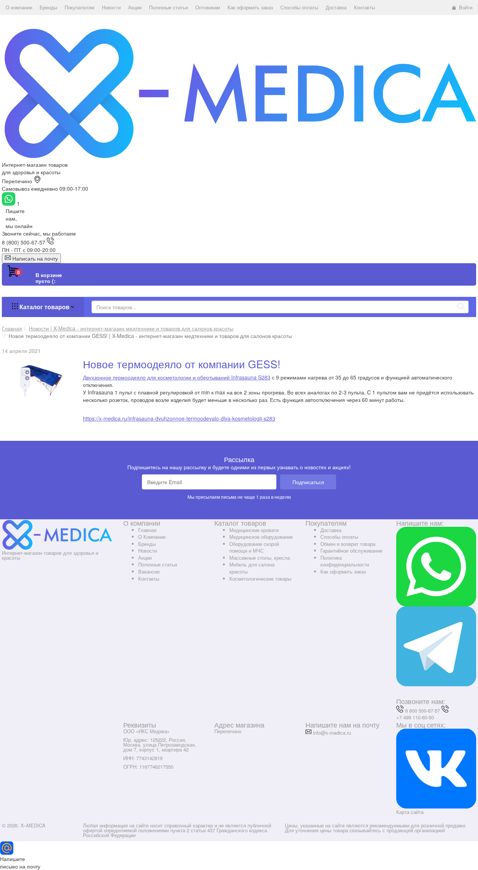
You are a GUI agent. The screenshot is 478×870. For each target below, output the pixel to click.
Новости (147, 550)
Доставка (330, 530)
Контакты (148, 578)
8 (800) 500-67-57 (23, 242)
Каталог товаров (44, 306)
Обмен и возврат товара (347, 543)
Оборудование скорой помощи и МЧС (254, 547)
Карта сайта (409, 811)
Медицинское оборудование (261, 536)
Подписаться (308, 482)
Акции (145, 557)
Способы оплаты (339, 536)
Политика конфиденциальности (344, 561)
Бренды (147, 543)
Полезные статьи (157, 564)
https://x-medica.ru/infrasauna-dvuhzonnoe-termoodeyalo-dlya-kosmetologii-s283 (179, 418)
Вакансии (148, 571)
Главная (147, 530)
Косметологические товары (260, 578)
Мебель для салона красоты (251, 568)
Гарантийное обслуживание (351, 550)
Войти (465, 7)
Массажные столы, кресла (259, 557)
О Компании (151, 536)
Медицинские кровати (254, 530)
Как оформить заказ (343, 571)
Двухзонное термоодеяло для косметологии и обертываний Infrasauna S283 (176, 377)
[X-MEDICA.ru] (239, 92)
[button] (19, 7)
